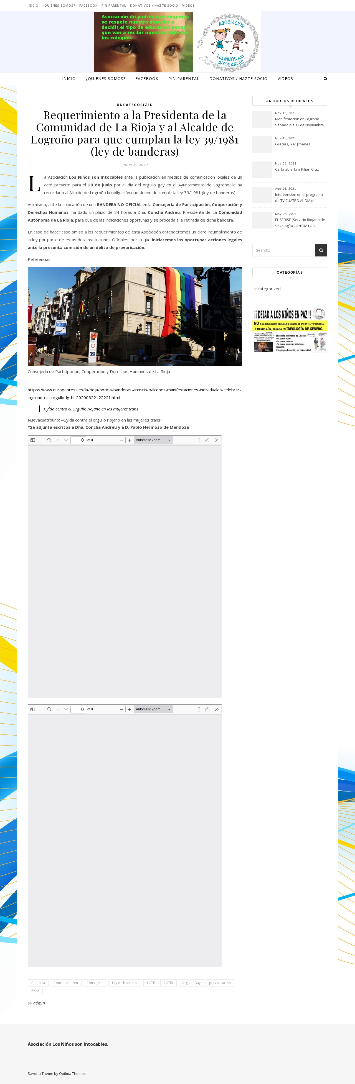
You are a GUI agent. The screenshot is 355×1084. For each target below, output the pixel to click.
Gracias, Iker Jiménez (292, 144)
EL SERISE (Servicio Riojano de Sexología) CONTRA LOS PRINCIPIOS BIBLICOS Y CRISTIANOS (300, 223)
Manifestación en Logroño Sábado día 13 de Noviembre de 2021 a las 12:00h (299, 122)
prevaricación (220, 982)
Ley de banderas (125, 982)
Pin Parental (114, 5)
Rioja (35, 990)
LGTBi (168, 982)
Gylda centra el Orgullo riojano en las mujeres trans (91, 409)
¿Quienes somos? (58, 5)
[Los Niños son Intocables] (177, 43)
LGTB (151, 982)
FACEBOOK (88, 5)
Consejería (95, 982)
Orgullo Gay (191, 982)
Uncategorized (135, 104)
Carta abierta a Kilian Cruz (297, 169)
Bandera (38, 982)
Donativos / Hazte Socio (154, 5)
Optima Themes (72, 1073)
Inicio (33, 5)
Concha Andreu (66, 982)
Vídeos (188, 5)
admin (39, 1003)
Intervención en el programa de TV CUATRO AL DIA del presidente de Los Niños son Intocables (299, 198)
